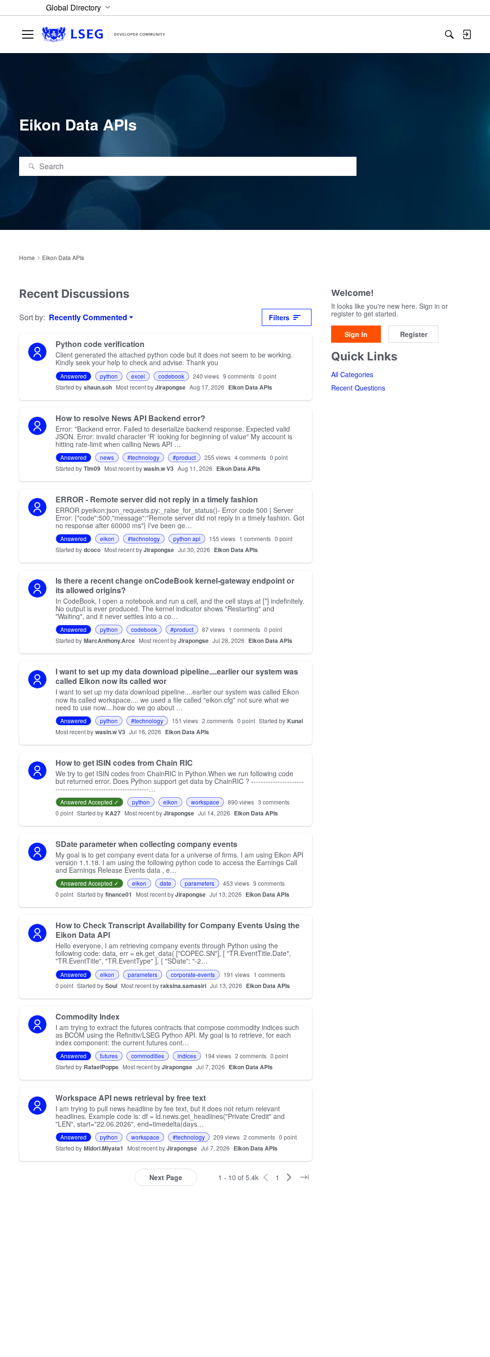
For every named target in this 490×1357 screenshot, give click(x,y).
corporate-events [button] (193, 974)
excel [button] (138, 376)
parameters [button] (199, 883)
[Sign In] (466, 34)
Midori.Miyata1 (103, 1148)
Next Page (165, 1177)
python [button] (109, 376)
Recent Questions (358, 387)
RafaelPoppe (101, 1067)
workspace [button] (205, 802)
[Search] (449, 34)
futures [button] (109, 1056)
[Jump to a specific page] (304, 1177)
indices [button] (187, 1056)
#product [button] (184, 457)
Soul (111, 985)
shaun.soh (98, 387)
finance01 (118, 894)
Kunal (295, 720)
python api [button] (186, 538)
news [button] (107, 457)
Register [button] (413, 334)
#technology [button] (143, 457)
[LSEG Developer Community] (103, 35)
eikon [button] (107, 538)
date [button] (165, 883)
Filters (279, 317)
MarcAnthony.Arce (109, 640)
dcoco (92, 549)
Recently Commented (88, 317)
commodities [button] (147, 1056)
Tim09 (92, 468)
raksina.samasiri (183, 985)
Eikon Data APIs (250, 387)
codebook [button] (171, 376)
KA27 (113, 813)
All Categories (352, 374)
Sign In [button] (356, 334)
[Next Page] (289, 1177)
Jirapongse (170, 387)
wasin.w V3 (159, 468)
